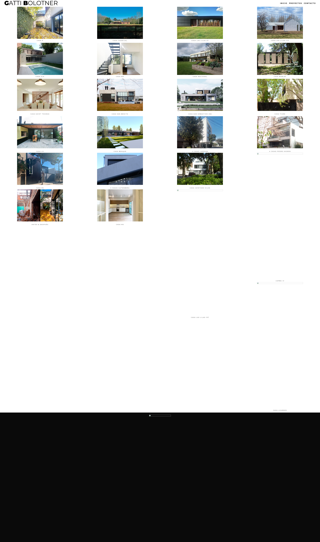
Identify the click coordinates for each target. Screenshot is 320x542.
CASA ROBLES (280, 76)
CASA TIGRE (280, 114)
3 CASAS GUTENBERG (120, 188)
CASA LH (40, 151)
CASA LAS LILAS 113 (280, 40)
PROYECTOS (295, 3)
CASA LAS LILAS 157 (200, 317)
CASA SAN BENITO (120, 114)
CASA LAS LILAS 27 (200, 40)
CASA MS (120, 224)
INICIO (283, 3)
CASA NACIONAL (200, 76)
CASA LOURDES (280, 410)
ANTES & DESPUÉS (40, 224)
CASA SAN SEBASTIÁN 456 (200, 114)
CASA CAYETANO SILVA (200, 188)
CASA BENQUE (120, 151)
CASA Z (40, 40)
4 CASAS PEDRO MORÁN (280, 151)
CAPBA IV (280, 281)
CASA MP (120, 76)
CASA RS (40, 188)
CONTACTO (310, 3)
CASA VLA (40, 76)
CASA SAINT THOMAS (40, 114)
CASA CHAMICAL (120, 40)
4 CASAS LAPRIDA (200, 151)
